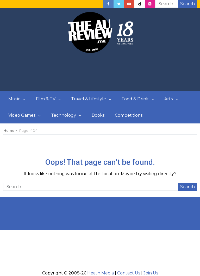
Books (98, 115)
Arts (168, 98)
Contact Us (128, 273)
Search (187, 3)
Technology (63, 115)
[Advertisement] (100, 72)
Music (14, 98)
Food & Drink (135, 98)
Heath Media (100, 273)
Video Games (21, 115)
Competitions (128, 115)
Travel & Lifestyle (88, 98)
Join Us (150, 273)
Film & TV (45, 98)
